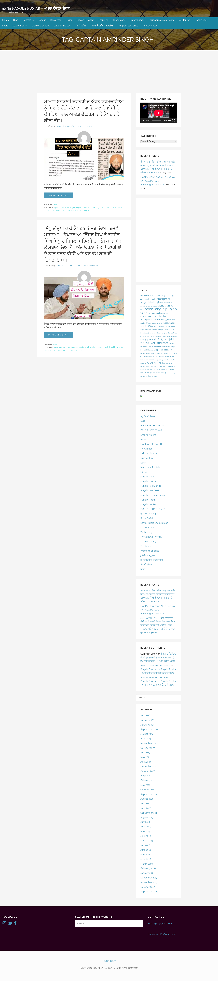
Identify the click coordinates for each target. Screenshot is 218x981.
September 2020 (149, 794)
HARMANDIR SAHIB (151, 444)
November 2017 (148, 882)
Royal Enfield (147, 518)
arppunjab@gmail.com (160, 923)
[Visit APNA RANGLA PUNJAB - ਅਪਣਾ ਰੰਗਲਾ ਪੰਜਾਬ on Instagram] (4, 924)
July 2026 (145, 715)
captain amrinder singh (91, 207)
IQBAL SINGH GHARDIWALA (152, 336)
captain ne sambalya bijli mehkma (104, 347)
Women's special (149, 550)
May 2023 (145, 757)
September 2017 (149, 891)
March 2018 (146, 863)
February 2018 (148, 868)
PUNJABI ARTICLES (157, 343)
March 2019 (146, 840)
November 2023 (149, 743)
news (143, 340)
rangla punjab (157, 366)
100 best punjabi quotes (151, 296)
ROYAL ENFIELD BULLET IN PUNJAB (153, 369)
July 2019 (145, 822)
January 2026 (147, 720)
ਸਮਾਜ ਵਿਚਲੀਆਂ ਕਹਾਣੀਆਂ (102, 25)
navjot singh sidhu (169, 336)
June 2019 (145, 826)
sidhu (80, 350)
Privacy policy (150, 25)
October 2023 (147, 748)
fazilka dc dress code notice (64, 211)
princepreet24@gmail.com (162, 934)
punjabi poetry (164, 350)
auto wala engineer (155, 323)
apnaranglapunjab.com (157, 313)
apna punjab (59, 207)
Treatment (146, 546)
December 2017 (148, 877)
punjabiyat (167, 363)
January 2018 (147, 873)
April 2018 (145, 859)
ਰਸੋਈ (142, 569)
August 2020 (147, 798)
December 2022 (148, 766)
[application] (158, 113)
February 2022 (148, 780)
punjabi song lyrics (162, 360)
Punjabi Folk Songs (128, 25)
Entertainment (137, 20)
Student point (19, 25)
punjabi (86, 211)
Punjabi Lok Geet (149, 490)
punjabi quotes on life (151, 356)
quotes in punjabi (149, 513)
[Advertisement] (109, 69)
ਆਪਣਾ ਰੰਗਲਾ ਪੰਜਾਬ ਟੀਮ (65, 126)
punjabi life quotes (150, 350)
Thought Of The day (151, 536)
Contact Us (29, 20)
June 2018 (145, 849)
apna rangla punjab (73, 207)
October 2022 (147, 771)
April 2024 (145, 738)
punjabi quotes (148, 504)
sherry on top (71, 350)
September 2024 (149, 729)
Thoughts (103, 20)
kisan (143, 462)
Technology (119, 20)
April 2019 (145, 836)
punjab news (59, 350)
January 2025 (147, 724)
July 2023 (145, 752)
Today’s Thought (85, 20)
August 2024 (147, 734)
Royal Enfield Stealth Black (154, 523)
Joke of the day (62, 25)
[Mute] (169, 120)
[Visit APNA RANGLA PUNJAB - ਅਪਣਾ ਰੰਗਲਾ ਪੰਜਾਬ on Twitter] (10, 924)
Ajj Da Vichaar (147, 416)
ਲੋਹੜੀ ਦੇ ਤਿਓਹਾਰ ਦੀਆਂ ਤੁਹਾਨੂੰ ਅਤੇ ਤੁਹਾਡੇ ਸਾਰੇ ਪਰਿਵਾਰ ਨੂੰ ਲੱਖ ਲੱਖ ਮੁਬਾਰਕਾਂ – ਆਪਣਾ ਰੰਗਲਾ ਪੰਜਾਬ (158, 657)
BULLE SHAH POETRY (152, 425)
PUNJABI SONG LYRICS (153, 509)
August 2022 (146, 775)
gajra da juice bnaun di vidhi (153, 333)
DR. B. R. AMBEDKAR (151, 430)
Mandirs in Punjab (150, 467)
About (42, 20)
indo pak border (149, 453)
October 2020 (147, 789)
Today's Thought (149, 541)
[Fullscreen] (173, 120)
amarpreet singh (148, 299)
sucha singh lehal (158, 373)
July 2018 (145, 845)
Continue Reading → (58, 195)
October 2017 (147, 887)
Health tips (201, 20)
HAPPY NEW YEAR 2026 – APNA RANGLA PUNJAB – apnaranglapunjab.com (157, 181)
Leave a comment (84, 126)
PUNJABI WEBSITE (155, 363)
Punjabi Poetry (148, 499)
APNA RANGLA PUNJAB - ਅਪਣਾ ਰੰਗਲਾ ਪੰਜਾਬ (36, 8)
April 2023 (145, 761)
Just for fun (184, 20)
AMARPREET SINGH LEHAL (69, 266)
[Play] (143, 120)
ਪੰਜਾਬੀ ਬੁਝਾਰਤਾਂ (153, 376)
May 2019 (145, 831)
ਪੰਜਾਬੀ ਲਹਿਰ (80, 25)
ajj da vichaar (168, 296)
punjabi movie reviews (162, 20)
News (69, 20)
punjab (79, 211)
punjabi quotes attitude (149, 353)
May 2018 (145, 854)
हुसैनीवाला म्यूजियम (148, 555)
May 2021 (145, 785)
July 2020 (145, 803)
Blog (15, 20)
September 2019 (149, 812)
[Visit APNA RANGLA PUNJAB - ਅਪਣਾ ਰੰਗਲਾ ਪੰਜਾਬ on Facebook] (15, 924)
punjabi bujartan (149, 481)
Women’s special (40, 25)
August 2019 (146, 817)
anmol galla (153, 306)
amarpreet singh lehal (155, 300)
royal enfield (169, 366)
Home (5, 20)
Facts (5, 25)
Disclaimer (55, 20)
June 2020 (145, 808)
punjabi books (148, 476)
